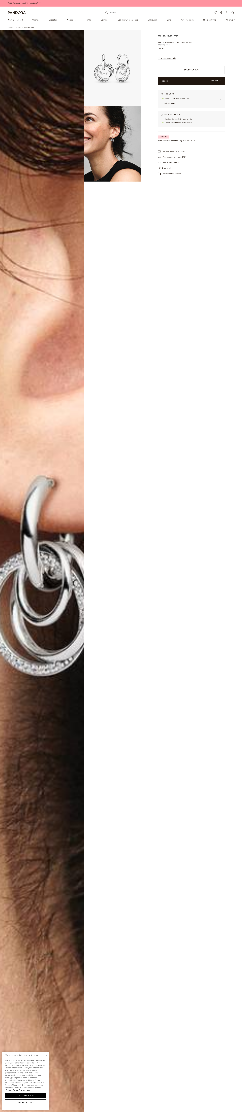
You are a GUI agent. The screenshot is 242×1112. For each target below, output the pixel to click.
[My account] (227, 12)
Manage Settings (26, 1102)
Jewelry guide (187, 20)
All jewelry (230, 20)
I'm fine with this (26, 1095)
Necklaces (71, 20)
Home (10, 27)
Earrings (104, 20)
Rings (88, 20)
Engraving (152, 20)
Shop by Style (209, 20)
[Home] (17, 12)
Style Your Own (191, 70)
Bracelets (53, 20)
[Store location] (221, 12)
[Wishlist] (216, 12)
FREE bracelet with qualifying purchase (25, 3)
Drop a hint (166, 168)
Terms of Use (24, 1090)
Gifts (169, 20)
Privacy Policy (12, 1090)
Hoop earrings (29, 27)
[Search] (106, 12)
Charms (35, 20)
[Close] (46, 1055)
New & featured (15, 20)
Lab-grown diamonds (128, 20)
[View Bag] (232, 12)
